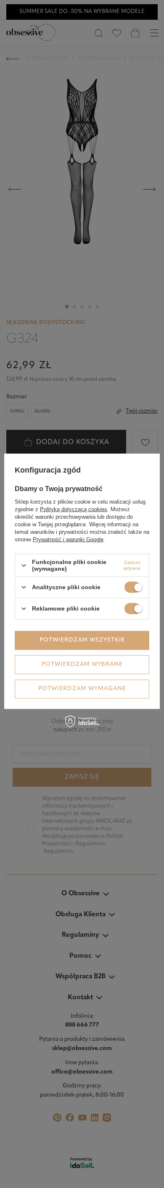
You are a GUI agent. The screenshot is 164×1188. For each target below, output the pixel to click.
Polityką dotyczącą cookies (73, 509)
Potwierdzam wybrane (82, 664)
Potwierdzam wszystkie (82, 640)
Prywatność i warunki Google (68, 539)
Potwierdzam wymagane (82, 689)
